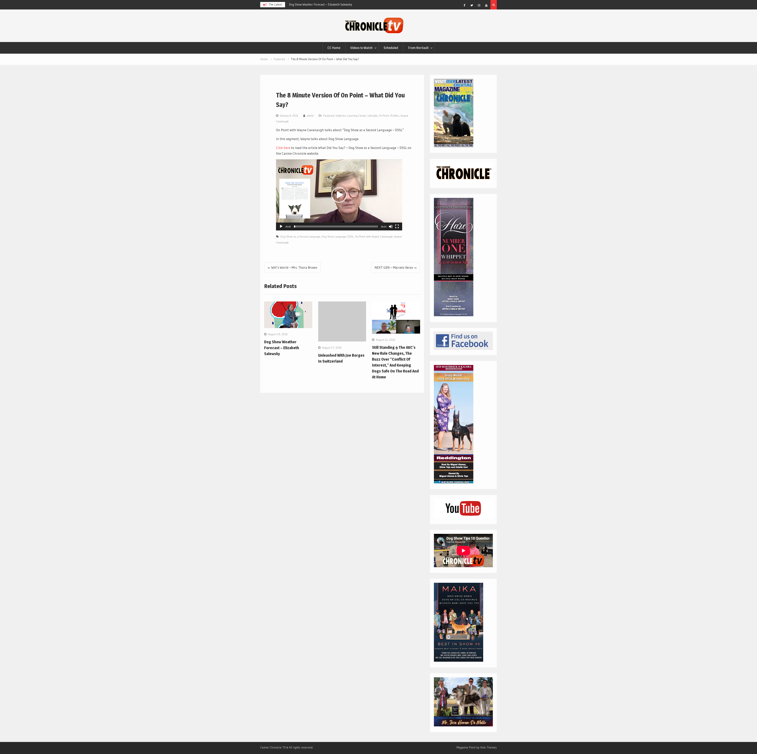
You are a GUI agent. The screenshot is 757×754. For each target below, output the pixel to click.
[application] (339, 194)
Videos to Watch (361, 48)
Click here (283, 148)
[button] (339, 195)
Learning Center (356, 115)
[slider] (336, 226)
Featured (328, 115)
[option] (324, 4)
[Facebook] (464, 5)
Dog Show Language (334, 236)
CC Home (333, 48)
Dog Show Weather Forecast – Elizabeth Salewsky (281, 348)
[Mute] (391, 226)
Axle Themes (488, 747)
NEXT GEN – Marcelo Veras (394, 267)
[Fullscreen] (397, 226)
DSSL (351, 236)
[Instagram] (479, 5)
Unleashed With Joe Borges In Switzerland (315, 4)
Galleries (341, 115)
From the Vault (418, 48)
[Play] (281, 226)
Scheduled (391, 48)
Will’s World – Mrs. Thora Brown (294, 267)
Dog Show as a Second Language (300, 236)
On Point (384, 115)
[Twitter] (472, 5)
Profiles (394, 115)
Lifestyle (373, 115)
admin (310, 115)
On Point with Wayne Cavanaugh (374, 236)
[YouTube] (486, 5)
